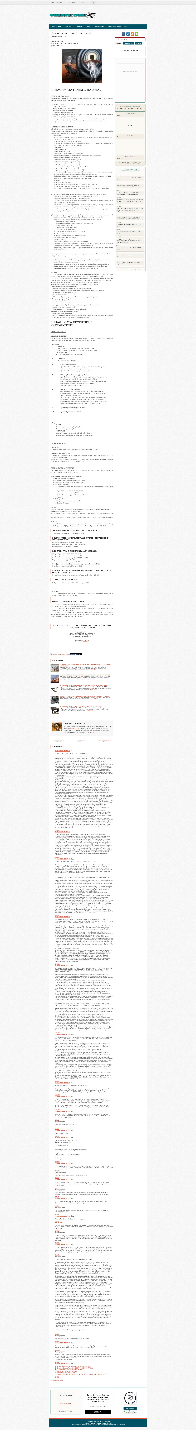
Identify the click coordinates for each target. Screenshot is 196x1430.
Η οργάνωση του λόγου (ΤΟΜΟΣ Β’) (67, 1372)
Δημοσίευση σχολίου (57, 1380)
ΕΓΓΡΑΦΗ (98, 1412)
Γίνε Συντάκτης (120, 1424)
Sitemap (87, 1423)
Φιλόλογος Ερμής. (75, 728)
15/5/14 (57, 1214)
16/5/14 (57, 1243)
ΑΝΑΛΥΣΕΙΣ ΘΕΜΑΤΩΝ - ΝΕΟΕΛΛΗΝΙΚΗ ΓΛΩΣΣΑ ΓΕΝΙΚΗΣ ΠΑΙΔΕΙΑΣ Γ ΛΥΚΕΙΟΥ (82, 1374)
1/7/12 (57, 1120)
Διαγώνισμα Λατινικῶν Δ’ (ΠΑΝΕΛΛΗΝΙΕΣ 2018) (129, 178)
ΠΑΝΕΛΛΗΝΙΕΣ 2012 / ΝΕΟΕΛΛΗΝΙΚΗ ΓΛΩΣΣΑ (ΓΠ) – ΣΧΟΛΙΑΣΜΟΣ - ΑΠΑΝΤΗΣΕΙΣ (84, 685)
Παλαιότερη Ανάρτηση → (105, 741)
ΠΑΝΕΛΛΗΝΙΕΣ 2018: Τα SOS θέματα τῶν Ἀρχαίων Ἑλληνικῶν (128, 263)
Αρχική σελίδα (81, 741)
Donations (74, 1424)
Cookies (109, 1423)
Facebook (73, 654)
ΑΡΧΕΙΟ (138, 43)
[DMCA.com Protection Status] (60, 654)
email (90, 732)
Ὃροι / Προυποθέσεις (84, 1424)
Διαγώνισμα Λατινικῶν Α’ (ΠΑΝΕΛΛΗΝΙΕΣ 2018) (129, 255)
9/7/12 (57, 1129)
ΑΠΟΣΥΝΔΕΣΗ (84, 2)
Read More (93, 669)
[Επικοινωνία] (136, 34)
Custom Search (101, 1423)
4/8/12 (57, 1178)
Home (52, 2)
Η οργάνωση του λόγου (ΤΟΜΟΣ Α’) (67, 1371)
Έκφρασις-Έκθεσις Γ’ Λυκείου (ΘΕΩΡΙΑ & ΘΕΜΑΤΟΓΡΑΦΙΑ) (75, 1368)
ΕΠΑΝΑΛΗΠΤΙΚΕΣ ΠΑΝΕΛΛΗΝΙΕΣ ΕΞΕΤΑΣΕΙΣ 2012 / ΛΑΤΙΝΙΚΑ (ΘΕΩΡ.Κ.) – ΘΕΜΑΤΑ (84, 696)
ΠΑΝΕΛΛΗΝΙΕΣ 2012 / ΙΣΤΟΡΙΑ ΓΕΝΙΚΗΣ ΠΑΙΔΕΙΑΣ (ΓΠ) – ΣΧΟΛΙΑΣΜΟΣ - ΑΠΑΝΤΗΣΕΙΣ (85, 675)
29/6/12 (57, 830)
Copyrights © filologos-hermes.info (130, 163)
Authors (60, 2)
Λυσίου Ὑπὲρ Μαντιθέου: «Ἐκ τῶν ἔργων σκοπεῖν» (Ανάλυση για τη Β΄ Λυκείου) (128, 186)
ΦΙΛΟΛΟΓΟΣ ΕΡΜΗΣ (103, 1421)
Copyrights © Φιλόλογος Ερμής (65, 1411)
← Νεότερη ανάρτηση (57, 741)
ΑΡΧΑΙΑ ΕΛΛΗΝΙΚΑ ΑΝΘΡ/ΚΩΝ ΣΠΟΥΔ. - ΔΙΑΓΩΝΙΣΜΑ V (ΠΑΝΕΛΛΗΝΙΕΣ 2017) (129, 218)
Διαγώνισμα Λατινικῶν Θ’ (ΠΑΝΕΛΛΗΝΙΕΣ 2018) (129, 225)
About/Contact (71, 2)
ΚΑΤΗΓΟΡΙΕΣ (129, 43)
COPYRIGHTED (130, 1408)
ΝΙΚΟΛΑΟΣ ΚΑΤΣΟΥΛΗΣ (62, 751)
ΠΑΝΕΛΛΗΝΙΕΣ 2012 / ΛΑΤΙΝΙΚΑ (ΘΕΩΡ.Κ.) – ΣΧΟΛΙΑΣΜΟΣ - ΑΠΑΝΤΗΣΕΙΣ (81, 706)
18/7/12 (57, 1162)
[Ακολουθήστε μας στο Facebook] (123, 34)
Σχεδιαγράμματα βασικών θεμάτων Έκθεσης (70, 1369)
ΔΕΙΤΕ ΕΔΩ (58, 1222)
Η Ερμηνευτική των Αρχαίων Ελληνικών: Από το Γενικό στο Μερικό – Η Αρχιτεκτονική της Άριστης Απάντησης (130, 240)
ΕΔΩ (85, 641)
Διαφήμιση (112, 1424)
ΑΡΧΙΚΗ (118, 43)
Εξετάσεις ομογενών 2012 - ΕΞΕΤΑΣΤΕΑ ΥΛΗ (71, 33)
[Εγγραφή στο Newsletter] (132, 34)
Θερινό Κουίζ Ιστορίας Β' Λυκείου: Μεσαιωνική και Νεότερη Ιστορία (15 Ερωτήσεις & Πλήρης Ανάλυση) (130, 201)
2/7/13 (57, 1197)
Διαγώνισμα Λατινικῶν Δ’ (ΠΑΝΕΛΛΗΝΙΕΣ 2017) (129, 232)
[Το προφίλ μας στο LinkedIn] (128, 34)
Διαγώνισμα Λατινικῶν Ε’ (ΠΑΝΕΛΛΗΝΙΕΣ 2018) (129, 248)
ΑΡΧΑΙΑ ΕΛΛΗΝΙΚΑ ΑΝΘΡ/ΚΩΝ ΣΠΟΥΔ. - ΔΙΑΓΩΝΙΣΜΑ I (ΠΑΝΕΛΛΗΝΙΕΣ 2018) (129, 193)
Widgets (93, 1423)
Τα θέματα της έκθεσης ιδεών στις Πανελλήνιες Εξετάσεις (74, 1366)
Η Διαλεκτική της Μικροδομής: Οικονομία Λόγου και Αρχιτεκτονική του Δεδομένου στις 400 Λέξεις (130, 210)
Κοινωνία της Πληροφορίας (100, 1424)
